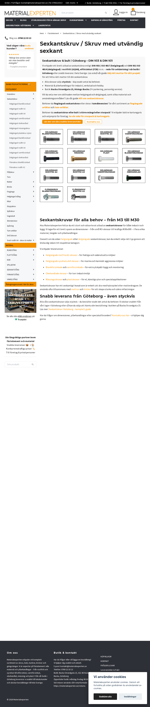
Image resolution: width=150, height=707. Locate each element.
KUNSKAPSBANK (76, 29)
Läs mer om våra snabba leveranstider (62, 130)
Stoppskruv (11, 215)
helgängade (67, 247)
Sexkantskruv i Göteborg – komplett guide (70, 317)
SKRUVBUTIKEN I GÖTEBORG (18, 34)
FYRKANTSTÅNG (13, 283)
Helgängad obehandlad (18, 132)
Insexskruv (11, 103)
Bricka (9, 195)
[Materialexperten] (56, 13)
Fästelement (53, 42)
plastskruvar (73, 288)
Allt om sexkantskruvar (91, 106)
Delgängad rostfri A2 (17, 151)
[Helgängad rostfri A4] (106, 145)
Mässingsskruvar (54, 288)
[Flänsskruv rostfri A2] (79, 202)
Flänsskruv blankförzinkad (19, 171)
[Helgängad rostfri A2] (79, 145)
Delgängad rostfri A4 (17, 156)
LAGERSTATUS (44, 34)
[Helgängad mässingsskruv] (79, 164)
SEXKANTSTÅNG (13, 278)
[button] (16, 28)
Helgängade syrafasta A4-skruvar (62, 269)
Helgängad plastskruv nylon (20, 142)
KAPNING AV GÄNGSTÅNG (102, 29)
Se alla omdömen (29, 55)
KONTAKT (134, 29)
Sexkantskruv (12, 107)
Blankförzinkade (54, 275)
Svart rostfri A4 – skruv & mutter (19, 249)
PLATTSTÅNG (12, 263)
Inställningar (130, 696)
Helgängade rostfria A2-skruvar (61, 263)
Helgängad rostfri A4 (17, 122)
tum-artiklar (61, 115)
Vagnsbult (11, 224)
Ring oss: (20, 46)
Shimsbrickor (12, 229)
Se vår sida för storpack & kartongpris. (89, 124)
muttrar (75, 297)
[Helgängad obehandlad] (51, 164)
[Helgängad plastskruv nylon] (106, 164)
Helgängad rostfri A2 (17, 117)
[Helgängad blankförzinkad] (51, 145)
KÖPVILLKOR (106, 665)
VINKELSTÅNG (12, 288)
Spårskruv (11, 220)
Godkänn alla (105, 696)
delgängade (84, 247)
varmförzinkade (75, 275)
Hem (42, 42)
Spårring (10, 234)
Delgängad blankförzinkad (19, 146)
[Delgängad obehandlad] (133, 183)
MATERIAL (9, 254)
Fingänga (11, 200)
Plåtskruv (10, 181)
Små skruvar (12, 244)
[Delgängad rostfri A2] (51, 183)
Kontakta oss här (120, 323)
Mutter (9, 190)
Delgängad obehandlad (18, 166)
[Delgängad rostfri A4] (79, 183)
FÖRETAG (121, 29)
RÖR (8, 268)
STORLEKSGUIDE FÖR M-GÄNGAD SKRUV (48, 29)
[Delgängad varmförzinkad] (106, 183)
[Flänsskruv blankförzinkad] (51, 202)
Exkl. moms (71, 2)
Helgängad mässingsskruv (19, 137)
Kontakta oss (93, 130)
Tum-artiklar (12, 239)
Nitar (9, 210)
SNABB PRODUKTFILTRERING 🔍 (18, 93)
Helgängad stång (14, 205)
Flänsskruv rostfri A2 (17, 176)
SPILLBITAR (11, 273)
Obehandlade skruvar (56, 282)
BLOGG (23, 29)
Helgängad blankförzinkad (19, 112)
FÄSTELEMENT (11, 98)
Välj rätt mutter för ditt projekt (123, 81)
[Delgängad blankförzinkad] (133, 164)
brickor (87, 297)
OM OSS (9, 29)
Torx (9, 185)
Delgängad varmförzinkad (19, 161)
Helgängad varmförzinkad (19, 127)
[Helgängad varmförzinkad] (133, 145)
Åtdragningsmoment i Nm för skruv (20, 293)
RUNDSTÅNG (12, 259)
